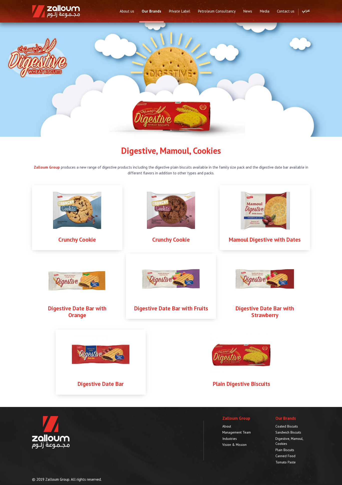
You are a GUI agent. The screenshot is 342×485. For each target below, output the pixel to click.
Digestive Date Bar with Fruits (171, 308)
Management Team (236, 432)
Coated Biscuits (286, 426)
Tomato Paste (285, 462)
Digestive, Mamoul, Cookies (289, 441)
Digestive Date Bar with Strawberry (265, 312)
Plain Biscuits (284, 450)
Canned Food (285, 456)
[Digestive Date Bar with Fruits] (171, 278)
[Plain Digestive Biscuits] (241, 354)
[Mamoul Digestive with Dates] (265, 209)
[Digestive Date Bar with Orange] (77, 278)
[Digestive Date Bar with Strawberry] (265, 278)
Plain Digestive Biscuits (241, 383)
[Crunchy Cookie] (77, 209)
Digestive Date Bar (101, 383)
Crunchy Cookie (77, 239)
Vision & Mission (234, 444)
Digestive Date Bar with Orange (77, 312)
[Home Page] (56, 11)
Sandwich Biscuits (288, 432)
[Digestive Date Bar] (100, 354)
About (226, 426)
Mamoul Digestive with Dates (265, 239)
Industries (229, 438)
